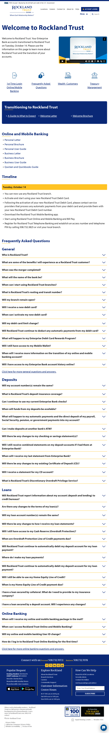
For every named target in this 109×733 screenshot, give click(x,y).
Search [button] (96, 14)
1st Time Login (14, 83)
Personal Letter (13, 139)
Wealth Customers (68, 83)
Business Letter (13, 153)
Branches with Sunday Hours (17, 681)
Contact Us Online (82, 680)
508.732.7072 (55, 660)
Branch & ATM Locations (84, 674)
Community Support (48, 682)
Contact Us (61, 9)
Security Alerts (80, 677)
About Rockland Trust (49, 674)
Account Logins (91, 9)
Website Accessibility (13, 726)
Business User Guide (15, 162)
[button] (85, 14)
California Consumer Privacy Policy (18, 724)
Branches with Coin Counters (17, 684)
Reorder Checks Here (15, 679)
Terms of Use (27, 726)
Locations (44, 9)
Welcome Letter (48, 115)
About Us (70, 9)
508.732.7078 (80, 660)
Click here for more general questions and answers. (29, 371)
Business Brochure (14, 157)
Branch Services (47, 677)
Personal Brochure (14, 144)
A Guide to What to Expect (22, 115)
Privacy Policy (10, 722)
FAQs (77, 9)
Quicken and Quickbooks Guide (21, 166)
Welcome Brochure (83, 115)
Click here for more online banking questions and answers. (33, 648)
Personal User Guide (15, 148)
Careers (52, 9)
